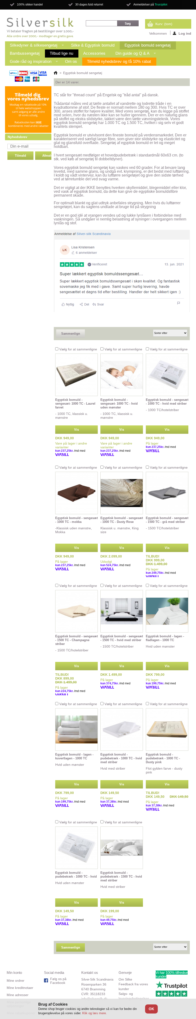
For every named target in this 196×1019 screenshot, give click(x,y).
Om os (71, 61)
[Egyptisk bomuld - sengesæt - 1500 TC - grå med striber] (167, 493)
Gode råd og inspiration (28, 62)
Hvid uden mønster (160, 646)
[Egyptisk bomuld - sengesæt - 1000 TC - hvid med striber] (167, 375)
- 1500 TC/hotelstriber (162, 528)
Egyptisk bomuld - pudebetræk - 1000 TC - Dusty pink (163, 758)
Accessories (94, 53)
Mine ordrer (15, 980)
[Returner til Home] (55, 73)
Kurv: (163, 24)
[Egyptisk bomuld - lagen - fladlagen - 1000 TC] (167, 611)
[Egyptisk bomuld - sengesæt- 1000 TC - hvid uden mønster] (121, 375)
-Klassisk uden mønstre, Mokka (73, 530)
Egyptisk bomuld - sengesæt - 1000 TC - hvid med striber (167, 401)
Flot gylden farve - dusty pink (164, 770)
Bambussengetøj (25, 53)
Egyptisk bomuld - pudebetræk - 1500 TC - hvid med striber (121, 876)
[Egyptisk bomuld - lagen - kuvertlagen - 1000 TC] (76, 729)
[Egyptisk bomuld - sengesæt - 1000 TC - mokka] (76, 493)
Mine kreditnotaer (20, 988)
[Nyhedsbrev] (28, 132)
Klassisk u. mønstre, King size (119, 530)
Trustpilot (161, 4)
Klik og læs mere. (94, 1013)
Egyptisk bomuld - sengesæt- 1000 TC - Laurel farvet (75, 403)
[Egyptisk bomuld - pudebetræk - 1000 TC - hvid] (76, 847)
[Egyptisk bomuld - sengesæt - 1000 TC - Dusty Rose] (121, 493)
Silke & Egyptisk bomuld (92, 45)
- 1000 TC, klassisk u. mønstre (71, 415)
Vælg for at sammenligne (78, 349)
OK (151, 1009)
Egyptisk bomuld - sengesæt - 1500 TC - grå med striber (167, 520)
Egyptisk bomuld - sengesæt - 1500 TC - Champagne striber (76, 640)
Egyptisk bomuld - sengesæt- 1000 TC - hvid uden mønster (119, 403)
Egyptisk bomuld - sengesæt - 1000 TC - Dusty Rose (121, 520)
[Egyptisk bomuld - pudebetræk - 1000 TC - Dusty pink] (167, 729)
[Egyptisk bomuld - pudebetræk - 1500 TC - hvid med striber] (121, 847)
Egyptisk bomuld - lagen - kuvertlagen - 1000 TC (74, 756)
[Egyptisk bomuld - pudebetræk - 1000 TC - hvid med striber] (121, 729)
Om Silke (125, 979)
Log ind (185, 33)
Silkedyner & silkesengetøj (31, 46)
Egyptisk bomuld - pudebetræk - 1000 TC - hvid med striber (121, 758)
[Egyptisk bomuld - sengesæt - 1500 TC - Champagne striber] (76, 611)
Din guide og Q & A (130, 54)
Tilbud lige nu (61, 53)
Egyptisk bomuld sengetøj (148, 45)
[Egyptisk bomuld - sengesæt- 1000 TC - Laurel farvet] (76, 375)
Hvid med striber (112, 768)
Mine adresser (17, 995)
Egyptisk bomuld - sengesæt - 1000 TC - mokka (76, 520)
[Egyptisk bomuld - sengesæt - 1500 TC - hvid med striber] (121, 611)
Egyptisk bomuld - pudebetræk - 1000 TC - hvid (76, 874)
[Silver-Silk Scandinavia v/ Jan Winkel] (40, 28)
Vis (76, 429)
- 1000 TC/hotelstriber (162, 410)
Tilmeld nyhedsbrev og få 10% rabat (119, 61)
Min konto (14, 973)
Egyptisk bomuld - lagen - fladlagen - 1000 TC (165, 638)
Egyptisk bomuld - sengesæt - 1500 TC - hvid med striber (121, 638)
